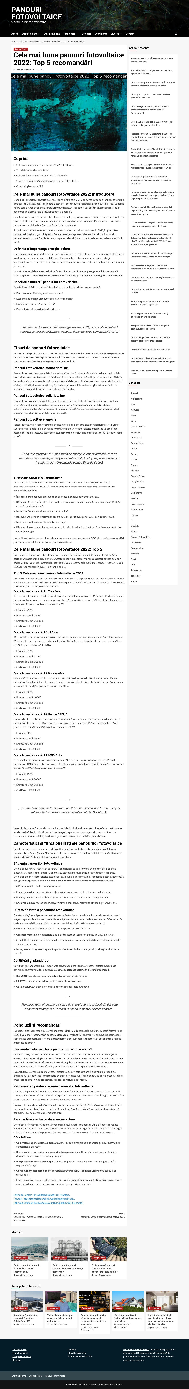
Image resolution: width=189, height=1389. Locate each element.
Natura (134, 531)
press (18, 1275)
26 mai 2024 (38, 69)
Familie (134, 498)
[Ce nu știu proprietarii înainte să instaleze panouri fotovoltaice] (128, 1301)
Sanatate (135, 553)
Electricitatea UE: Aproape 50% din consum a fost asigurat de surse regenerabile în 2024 (152, 166)
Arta (133, 404)
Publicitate (136, 542)
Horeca (134, 515)
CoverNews (103, 1384)
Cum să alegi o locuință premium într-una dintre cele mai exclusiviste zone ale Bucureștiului (150, 109)
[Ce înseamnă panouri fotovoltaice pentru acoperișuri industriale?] (108, 1249)
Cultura (134, 448)
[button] (176, 33)
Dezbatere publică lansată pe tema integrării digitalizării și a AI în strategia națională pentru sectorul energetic (153, 210)
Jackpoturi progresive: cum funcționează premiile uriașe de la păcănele (150, 303)
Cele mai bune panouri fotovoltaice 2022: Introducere (45, 164)
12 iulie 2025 (67, 1275)
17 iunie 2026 (88, 1330)
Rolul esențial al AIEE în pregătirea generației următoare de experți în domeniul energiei (152, 255)
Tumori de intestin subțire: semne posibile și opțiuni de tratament (151, 72)
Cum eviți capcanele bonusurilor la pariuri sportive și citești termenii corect (150, 339)
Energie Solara (29, 33)
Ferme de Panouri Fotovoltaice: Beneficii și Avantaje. (42, 1194)
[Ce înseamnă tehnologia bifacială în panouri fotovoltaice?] (29, 1249)
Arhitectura (136, 398)
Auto (133, 415)
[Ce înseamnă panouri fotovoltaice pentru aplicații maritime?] (69, 1249)
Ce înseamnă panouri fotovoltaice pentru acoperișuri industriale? (105, 1268)
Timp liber (135, 575)
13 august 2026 (28, 1325)
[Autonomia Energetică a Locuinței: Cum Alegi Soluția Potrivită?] (27, 1301)
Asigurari (135, 410)
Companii (86, 33)
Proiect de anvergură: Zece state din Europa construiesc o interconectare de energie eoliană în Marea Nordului (153, 137)
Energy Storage (138, 487)
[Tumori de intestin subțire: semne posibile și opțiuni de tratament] (61, 1301)
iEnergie (16, 1360)
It (131, 520)
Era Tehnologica (20, 1353)
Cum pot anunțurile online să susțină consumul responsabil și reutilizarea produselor (153, 84)
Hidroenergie (137, 509)
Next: (103, 1215)
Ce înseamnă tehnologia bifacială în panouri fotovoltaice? (27, 1268)
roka (17, 1325)
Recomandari (137, 548)
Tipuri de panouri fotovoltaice (32, 170)
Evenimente (101, 33)
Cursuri (134, 454)
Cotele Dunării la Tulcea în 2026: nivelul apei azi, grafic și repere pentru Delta (151, 123)
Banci (133, 421)
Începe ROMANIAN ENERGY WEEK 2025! (151, 349)
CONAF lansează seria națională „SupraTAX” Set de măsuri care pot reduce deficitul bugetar (153, 360)
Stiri (133, 564)
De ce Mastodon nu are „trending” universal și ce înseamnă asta (152, 279)
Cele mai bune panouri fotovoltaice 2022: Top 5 (41, 175)
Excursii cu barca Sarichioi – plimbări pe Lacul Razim (152, 372)
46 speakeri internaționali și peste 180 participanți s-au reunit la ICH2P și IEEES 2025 (152, 267)
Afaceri (134, 393)
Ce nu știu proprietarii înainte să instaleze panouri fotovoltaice (150, 96)
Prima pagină (17, 41)
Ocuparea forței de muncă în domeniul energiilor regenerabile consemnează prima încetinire (151, 179)
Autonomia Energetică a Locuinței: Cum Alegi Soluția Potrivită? (152, 60)
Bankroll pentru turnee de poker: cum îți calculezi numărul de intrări (149, 315)
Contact (130, 33)
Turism (134, 581)
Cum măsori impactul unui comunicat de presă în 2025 (152, 291)
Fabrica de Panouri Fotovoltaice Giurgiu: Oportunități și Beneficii (48, 1202)
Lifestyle (135, 526)
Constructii (136, 437)
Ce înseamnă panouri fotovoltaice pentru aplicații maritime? (68, 1268)
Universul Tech (20, 1349)
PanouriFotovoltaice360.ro (136, 1349)
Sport (133, 559)
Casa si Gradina (138, 426)
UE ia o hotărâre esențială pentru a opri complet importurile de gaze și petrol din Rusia (153, 224)
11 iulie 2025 (106, 1275)
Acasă (14, 33)
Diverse (115, 33)
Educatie (135, 470)
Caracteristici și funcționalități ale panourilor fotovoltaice (47, 180)
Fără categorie (137, 504)
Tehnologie (69, 33)
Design (134, 459)
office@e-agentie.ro (77, 1353)
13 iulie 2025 (28, 1275)
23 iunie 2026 (61, 1325)
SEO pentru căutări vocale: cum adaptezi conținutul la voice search (150, 327)
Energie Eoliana (52, 33)
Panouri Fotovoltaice (36, 13)
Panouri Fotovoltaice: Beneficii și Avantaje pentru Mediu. (44, 1198)
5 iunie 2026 (162, 1328)
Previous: (38, 1217)
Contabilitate (137, 443)
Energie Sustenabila (22, 1356)
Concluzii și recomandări (29, 186)
